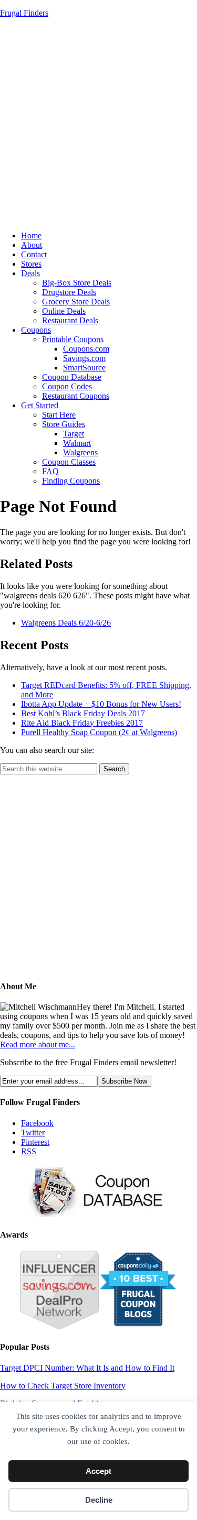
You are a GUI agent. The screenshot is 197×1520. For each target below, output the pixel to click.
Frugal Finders (24, 12)
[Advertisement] (98, 124)
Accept (98, 1471)
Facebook (37, 1123)
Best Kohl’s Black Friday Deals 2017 (83, 713)
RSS (28, 1151)
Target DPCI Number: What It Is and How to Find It (87, 1367)
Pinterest (35, 1142)
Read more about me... (37, 1044)
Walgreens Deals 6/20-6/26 (66, 622)
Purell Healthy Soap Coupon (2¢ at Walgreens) (99, 732)
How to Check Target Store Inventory (63, 1385)
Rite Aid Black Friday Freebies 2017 (82, 722)
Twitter (33, 1132)
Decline (98, 1499)
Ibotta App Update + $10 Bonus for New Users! (101, 703)
